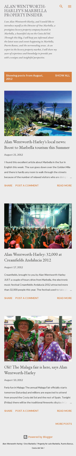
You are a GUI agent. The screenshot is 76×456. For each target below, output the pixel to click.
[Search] (61, 6)
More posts (63, 423)
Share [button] (8, 185)
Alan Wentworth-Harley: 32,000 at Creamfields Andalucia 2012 (33, 257)
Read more (64, 185)
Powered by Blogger (40, 437)
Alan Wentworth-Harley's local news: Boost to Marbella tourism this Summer (37, 144)
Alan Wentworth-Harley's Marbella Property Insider (25, 11)
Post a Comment (27, 185)
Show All (62, 75)
